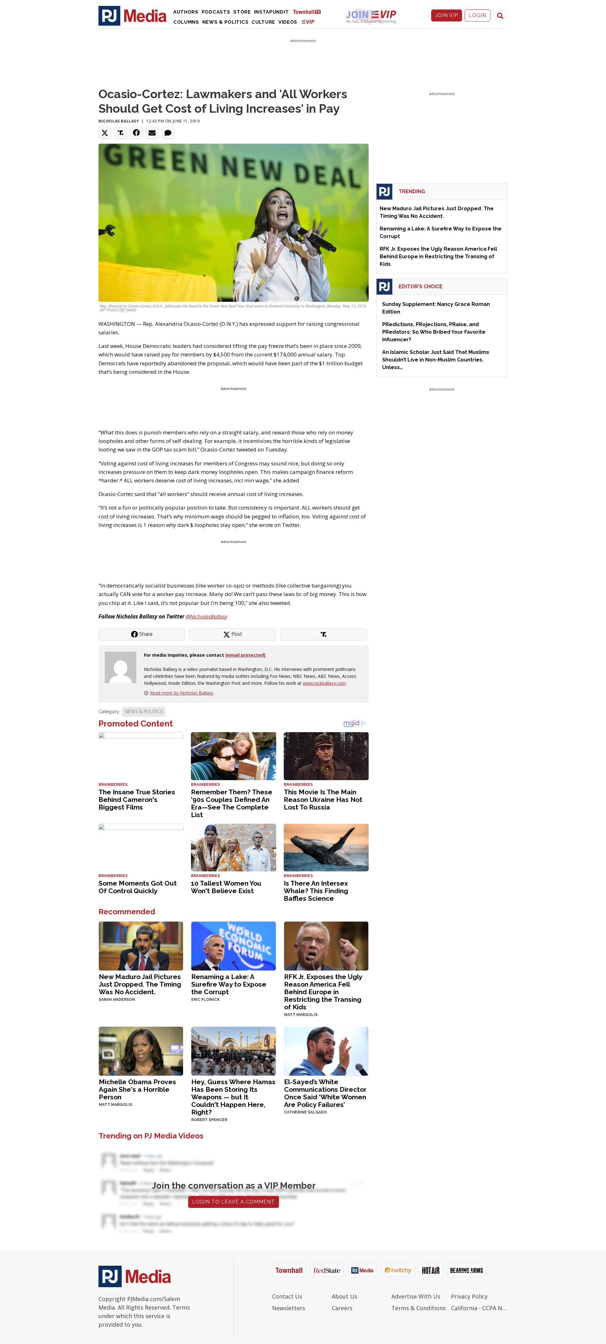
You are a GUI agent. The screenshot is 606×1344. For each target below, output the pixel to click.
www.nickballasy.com (324, 683)
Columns (186, 22)
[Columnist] (123, 667)
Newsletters (288, 1308)
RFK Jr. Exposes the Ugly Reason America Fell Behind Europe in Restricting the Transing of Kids (323, 992)
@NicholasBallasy (206, 616)
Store (242, 12)
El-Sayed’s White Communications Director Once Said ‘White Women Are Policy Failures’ (325, 1093)
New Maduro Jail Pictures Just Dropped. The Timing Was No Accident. (140, 984)
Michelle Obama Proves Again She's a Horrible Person (137, 1089)
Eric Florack (205, 999)
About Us (344, 1296)
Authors (186, 12)
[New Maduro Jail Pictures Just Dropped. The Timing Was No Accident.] (141, 945)
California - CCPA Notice (479, 1308)
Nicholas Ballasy (118, 121)
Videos (287, 22)
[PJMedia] (132, 15)
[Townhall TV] (309, 11)
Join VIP (446, 15)
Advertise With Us (415, 1296)
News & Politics (225, 22)
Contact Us (287, 1296)
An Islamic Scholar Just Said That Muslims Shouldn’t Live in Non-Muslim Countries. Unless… (435, 359)
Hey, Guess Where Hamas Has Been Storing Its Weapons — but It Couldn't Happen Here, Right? (233, 1097)
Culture (263, 22)
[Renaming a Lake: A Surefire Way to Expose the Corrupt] (233, 945)
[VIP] (308, 21)
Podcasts (216, 12)
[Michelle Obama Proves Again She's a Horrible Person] (141, 1050)
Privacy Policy (469, 1296)
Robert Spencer (209, 1120)
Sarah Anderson (117, 999)
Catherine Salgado (305, 1112)
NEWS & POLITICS (144, 711)
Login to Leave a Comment (233, 1202)
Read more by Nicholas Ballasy (181, 693)
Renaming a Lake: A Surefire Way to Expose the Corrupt (228, 984)
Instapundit (271, 12)
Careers (342, 1308)
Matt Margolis (301, 1014)
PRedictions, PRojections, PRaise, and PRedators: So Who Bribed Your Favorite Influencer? (433, 332)
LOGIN (477, 15)
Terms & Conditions (418, 1308)
